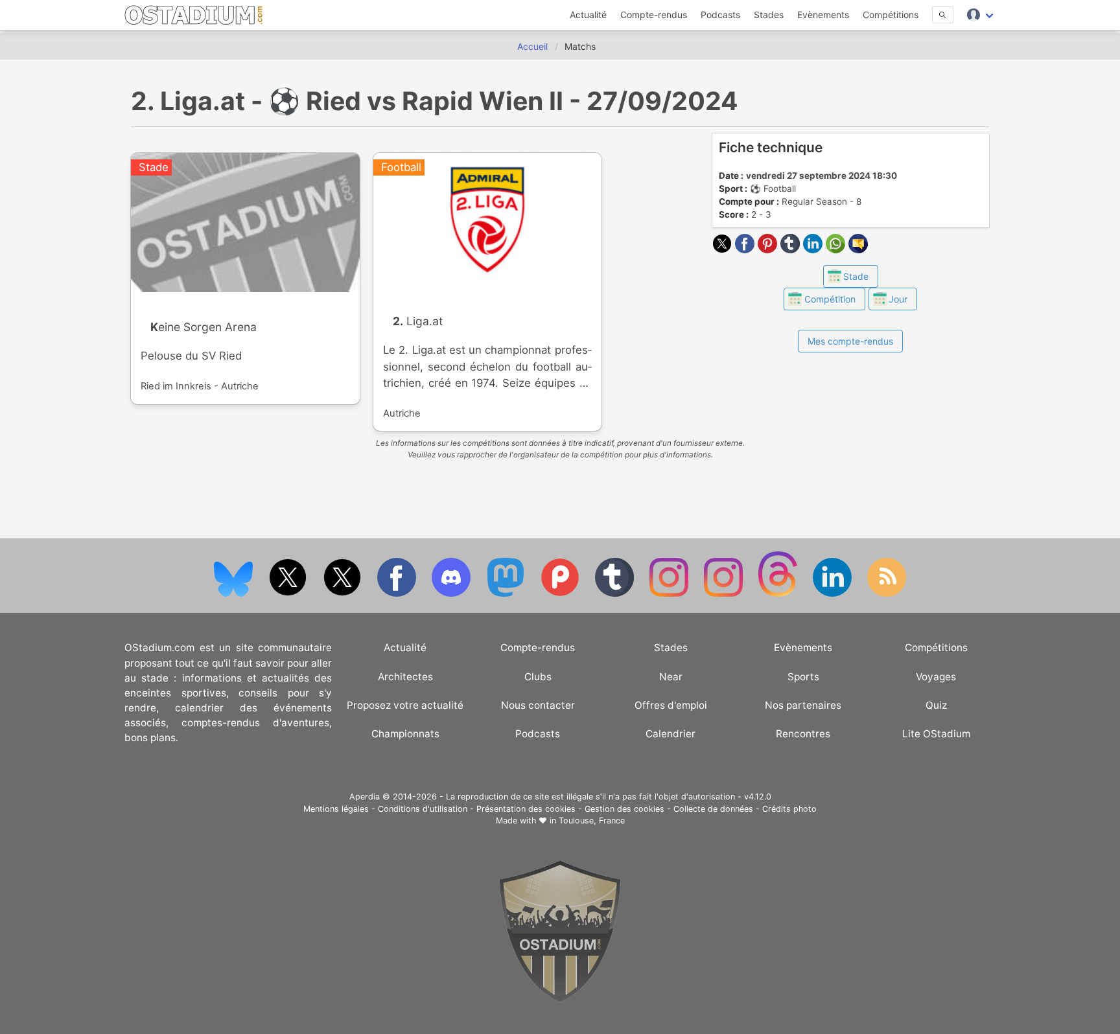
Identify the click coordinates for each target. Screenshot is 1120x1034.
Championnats (405, 734)
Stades (769, 14)
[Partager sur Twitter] (723, 249)
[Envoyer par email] (858, 249)
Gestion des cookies (624, 809)
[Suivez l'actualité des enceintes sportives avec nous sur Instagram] (724, 594)
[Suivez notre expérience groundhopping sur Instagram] (670, 594)
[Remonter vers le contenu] (560, 999)
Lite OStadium (936, 734)
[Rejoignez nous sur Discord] (452, 594)
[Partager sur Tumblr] (791, 249)
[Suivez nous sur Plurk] (561, 594)
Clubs (538, 677)
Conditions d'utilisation (422, 809)
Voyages (936, 677)
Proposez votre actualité (405, 705)
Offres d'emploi (671, 705)
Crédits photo (789, 809)
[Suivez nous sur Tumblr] (615, 594)
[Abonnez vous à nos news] (886, 594)
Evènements (823, 14)
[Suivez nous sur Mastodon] (507, 594)
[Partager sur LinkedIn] (814, 249)
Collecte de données (713, 809)
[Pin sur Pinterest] (769, 249)
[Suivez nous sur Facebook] (398, 594)
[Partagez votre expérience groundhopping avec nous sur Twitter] (289, 594)
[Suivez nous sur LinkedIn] (833, 594)
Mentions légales (336, 809)
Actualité (588, 14)
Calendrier (670, 734)
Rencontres (803, 734)
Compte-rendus (653, 14)
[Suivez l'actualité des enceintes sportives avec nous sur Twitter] (343, 594)
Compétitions (890, 14)
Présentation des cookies (526, 809)
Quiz (936, 705)
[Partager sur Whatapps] (837, 249)
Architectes (405, 677)
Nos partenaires (803, 705)
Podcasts (720, 14)
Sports (803, 677)
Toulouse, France (592, 820)
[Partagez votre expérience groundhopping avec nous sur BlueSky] (234, 594)
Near (670, 677)
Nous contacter (538, 705)
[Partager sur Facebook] (746, 249)
